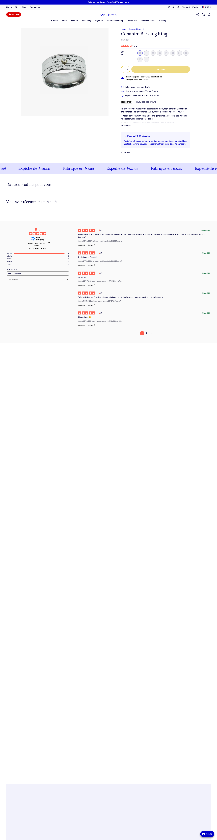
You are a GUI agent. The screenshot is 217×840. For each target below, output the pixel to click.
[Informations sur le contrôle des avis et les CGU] (49, 243)
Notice (9, 7)
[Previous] (7, 2)
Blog (17, 7)
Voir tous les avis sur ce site (37, 248)
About (24, 7)
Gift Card (186, 7)
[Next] (209, 2)
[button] (64, 20)
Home (123, 29)
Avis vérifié (206, 230)
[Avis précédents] (138, 333)
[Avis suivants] (151, 333)
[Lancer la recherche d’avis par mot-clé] (67, 279)
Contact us (35, 7)
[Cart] (209, 14)
